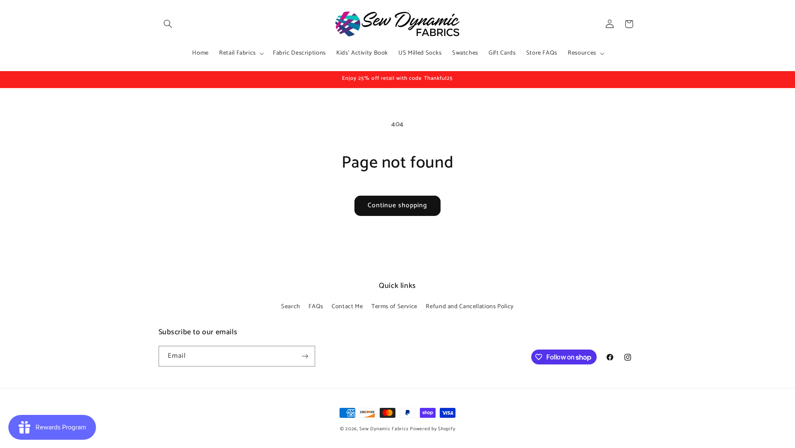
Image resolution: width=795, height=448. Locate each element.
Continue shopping (398, 205)
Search (290, 306)
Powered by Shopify (432, 429)
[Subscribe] (304, 356)
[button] (168, 24)
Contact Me (347, 306)
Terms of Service (394, 306)
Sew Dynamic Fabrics (383, 429)
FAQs (315, 306)
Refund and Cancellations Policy (470, 306)
